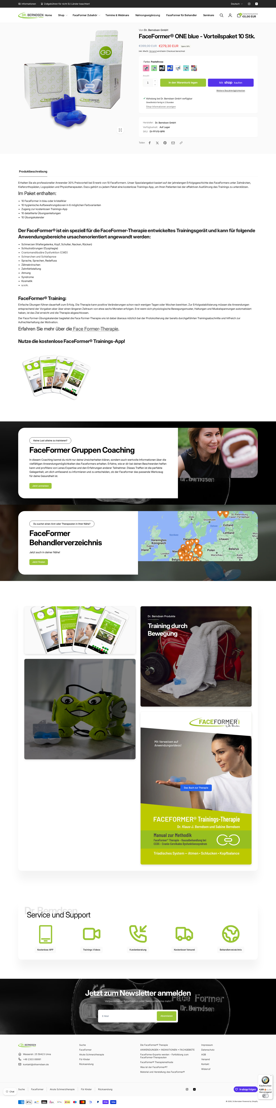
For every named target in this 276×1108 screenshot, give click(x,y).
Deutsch (235, 3)
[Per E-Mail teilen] (173, 143)
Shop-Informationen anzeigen (161, 106)
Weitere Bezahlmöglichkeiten (230, 90)
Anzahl (146, 76)
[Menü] (271, 1076)
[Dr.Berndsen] (27, 1046)
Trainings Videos (91, 949)
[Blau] (170, 68)
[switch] (265, 1096)
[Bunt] (194, 68)
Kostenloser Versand (184, 949)
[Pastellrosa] (146, 68)
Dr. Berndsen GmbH (153, 30)
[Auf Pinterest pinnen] (165, 142)
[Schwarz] (162, 68)
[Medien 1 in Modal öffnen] (72, 82)
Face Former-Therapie (95, 329)
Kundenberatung (138, 949)
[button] (62, 15)
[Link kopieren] (181, 142)
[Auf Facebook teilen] (149, 142)
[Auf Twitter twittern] (157, 142)
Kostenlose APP (45, 949)
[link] (27, 4)
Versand (153, 51)
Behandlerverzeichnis (231, 949)
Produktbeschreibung (33, 171)
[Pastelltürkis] (186, 68)
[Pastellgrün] (154, 68)
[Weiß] (178, 68)
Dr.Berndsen (237, 1101)
